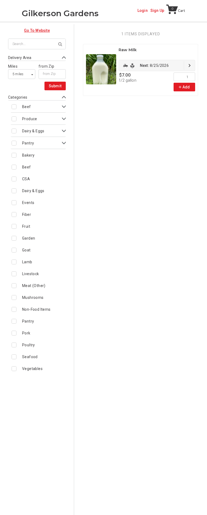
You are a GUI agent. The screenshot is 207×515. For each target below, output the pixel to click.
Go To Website (37, 30)
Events (28, 203)
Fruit (26, 226)
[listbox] (21, 74)
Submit (55, 86)
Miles (13, 66)
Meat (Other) (34, 286)
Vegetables (32, 369)
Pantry (28, 143)
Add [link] (186, 87)
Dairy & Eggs (33, 131)
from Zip (46, 66)
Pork (26, 333)
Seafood (30, 357)
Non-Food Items (36, 309)
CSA (26, 179)
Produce (29, 119)
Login (142, 10)
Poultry (28, 345)
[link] (157, 65)
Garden (28, 238)
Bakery (28, 155)
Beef (26, 107)
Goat (26, 250)
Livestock (30, 274)
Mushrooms (33, 297)
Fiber (26, 214)
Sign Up (157, 10)
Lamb (27, 262)
